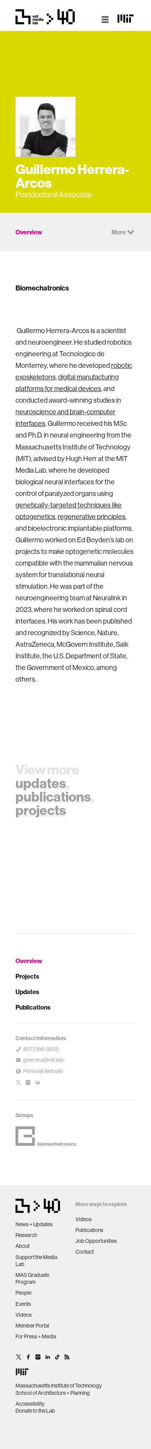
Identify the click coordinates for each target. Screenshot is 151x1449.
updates (40, 782)
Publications (32, 1007)
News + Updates (34, 1224)
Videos (23, 1314)
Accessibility (30, 1403)
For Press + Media (35, 1336)
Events (23, 1303)
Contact (85, 1251)
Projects (27, 976)
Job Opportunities (96, 1240)
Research (26, 1235)
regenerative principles (91, 516)
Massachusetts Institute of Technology (58, 1385)
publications (53, 796)
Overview (28, 961)
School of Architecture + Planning (52, 1392)
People (23, 1292)
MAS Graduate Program (32, 1278)
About (22, 1245)
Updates (27, 992)
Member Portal (32, 1325)
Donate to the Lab (35, 1410)
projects (40, 809)
